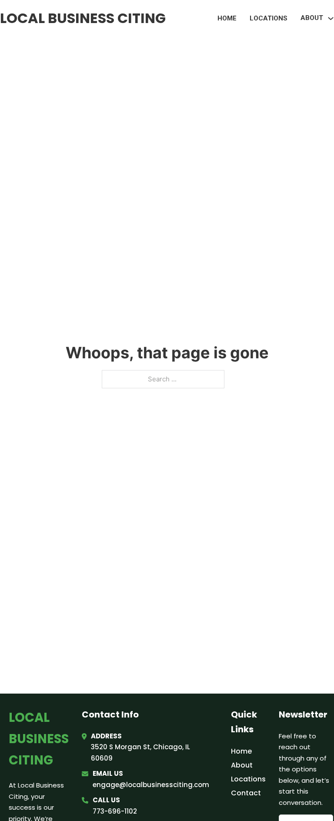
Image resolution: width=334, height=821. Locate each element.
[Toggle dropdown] (330, 18)
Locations (268, 18)
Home (227, 18)
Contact (246, 793)
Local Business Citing (83, 18)
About (242, 765)
